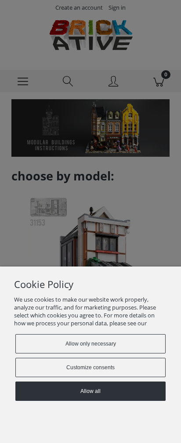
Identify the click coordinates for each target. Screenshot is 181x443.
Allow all (90, 391)
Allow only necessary (90, 344)
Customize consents (90, 367)
